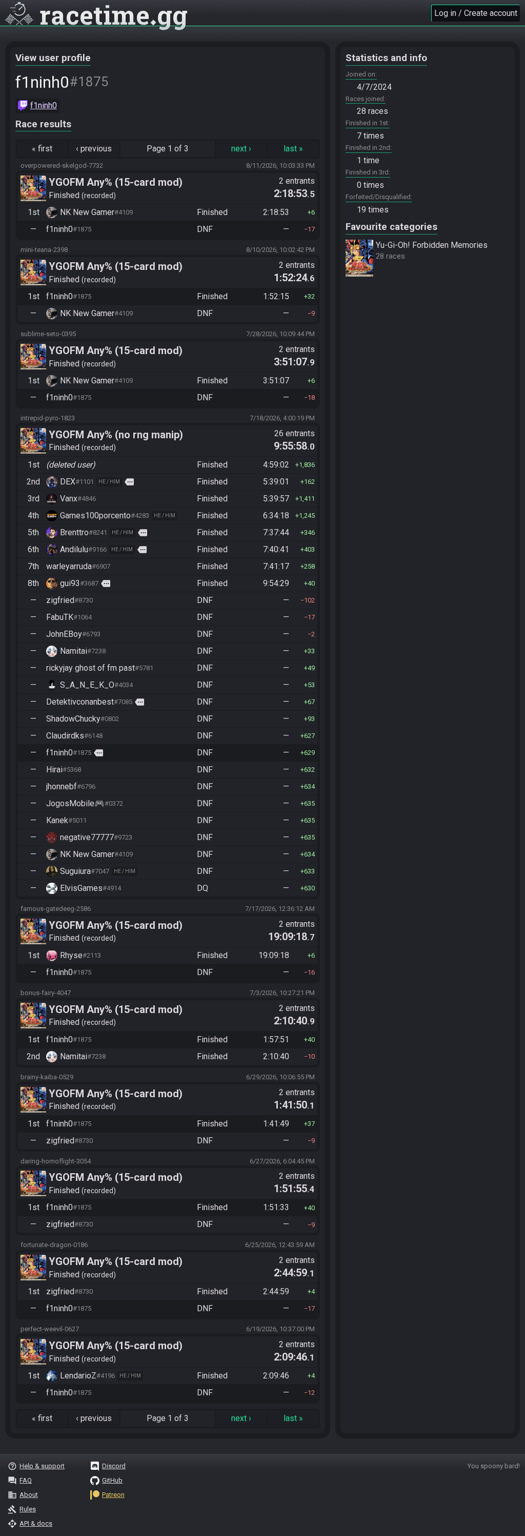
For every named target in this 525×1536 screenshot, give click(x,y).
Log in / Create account (475, 13)
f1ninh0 (43, 105)
